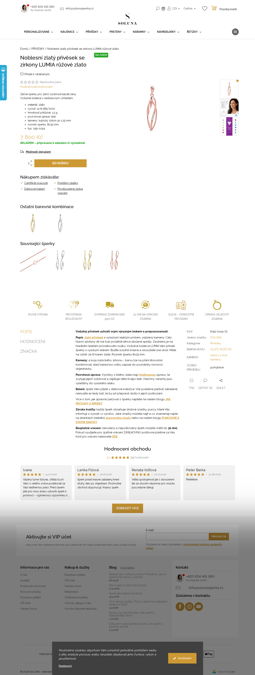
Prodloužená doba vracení (70, 191)
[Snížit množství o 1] (31, 165)
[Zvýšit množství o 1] (31, 161)
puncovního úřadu (118, 418)
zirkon (214, 355)
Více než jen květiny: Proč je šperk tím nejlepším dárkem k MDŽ (138, 603)
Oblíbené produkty (76, 597)
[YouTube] (198, 606)
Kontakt (24, 580)
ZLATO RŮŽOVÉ (221, 349)
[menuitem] (38, 31)
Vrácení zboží (28, 608)
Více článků (127, 567)
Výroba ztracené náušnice (80, 608)
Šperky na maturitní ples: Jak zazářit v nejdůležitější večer (132, 614)
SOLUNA (216, 337)
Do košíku (60, 163)
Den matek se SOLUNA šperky (127, 585)
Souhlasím (185, 658)
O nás (23, 574)
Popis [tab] (26, 331)
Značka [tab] (28, 351)
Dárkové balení (34, 189)
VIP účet (25, 603)
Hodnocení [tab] (32, 341)
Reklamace (71, 591)
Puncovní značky (30, 591)
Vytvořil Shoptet (226, 671)
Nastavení (65, 666)
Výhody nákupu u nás (78, 603)
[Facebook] (180, 606)
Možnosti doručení (38, 151)
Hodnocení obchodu (127, 449)
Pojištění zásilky (68, 183)
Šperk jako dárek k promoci (126, 593)
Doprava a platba (30, 597)
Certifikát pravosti (36, 183)
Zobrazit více (127, 508)
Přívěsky (215, 343)
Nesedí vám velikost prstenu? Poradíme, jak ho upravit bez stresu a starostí (137, 576)
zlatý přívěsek (93, 337)
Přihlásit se (219, 536)
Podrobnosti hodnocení (36, 87)
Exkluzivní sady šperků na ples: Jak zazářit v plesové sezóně (136, 625)
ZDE (115, 436)
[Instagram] (189, 606)
